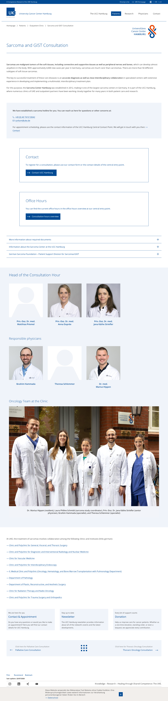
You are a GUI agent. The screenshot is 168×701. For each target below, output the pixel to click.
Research (129, 13)
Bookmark (28, 675)
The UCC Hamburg (98, 13)
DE (156, 2)
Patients (116, 13)
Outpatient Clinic (37, 25)
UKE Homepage (140, 2)
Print (8, 675)
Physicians (143, 13)
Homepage (11, 25)
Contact (156, 13)
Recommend (18, 675)
